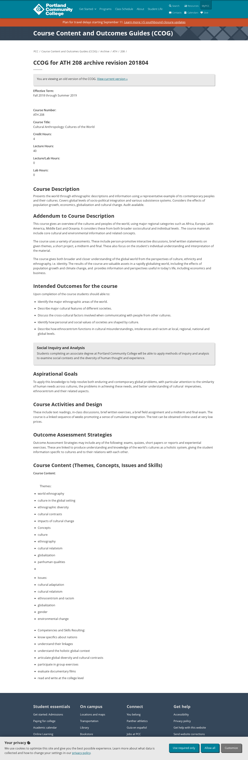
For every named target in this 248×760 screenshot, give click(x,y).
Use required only (184, 748)
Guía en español (137, 727)
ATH (115, 51)
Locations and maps (92, 714)
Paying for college (44, 721)
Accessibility (181, 714)
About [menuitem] (140, 9)
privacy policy (81, 753)
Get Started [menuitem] (86, 9)
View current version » (112, 79)
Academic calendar (45, 727)
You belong (134, 714)
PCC (36, 51)
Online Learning (43, 734)
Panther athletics (137, 721)
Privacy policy (182, 721)
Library (84, 727)
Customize (231, 748)
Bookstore (86, 734)
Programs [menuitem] (105, 9)
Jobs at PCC (134, 734)
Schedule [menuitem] (124, 9)
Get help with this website (190, 727)
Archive (104, 51)
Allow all (210, 748)
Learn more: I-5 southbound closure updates (155, 22)
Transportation (89, 721)
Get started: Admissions (48, 714)
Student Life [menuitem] (155, 9)
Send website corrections (189, 734)
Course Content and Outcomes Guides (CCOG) (103, 33)
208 (122, 51)
